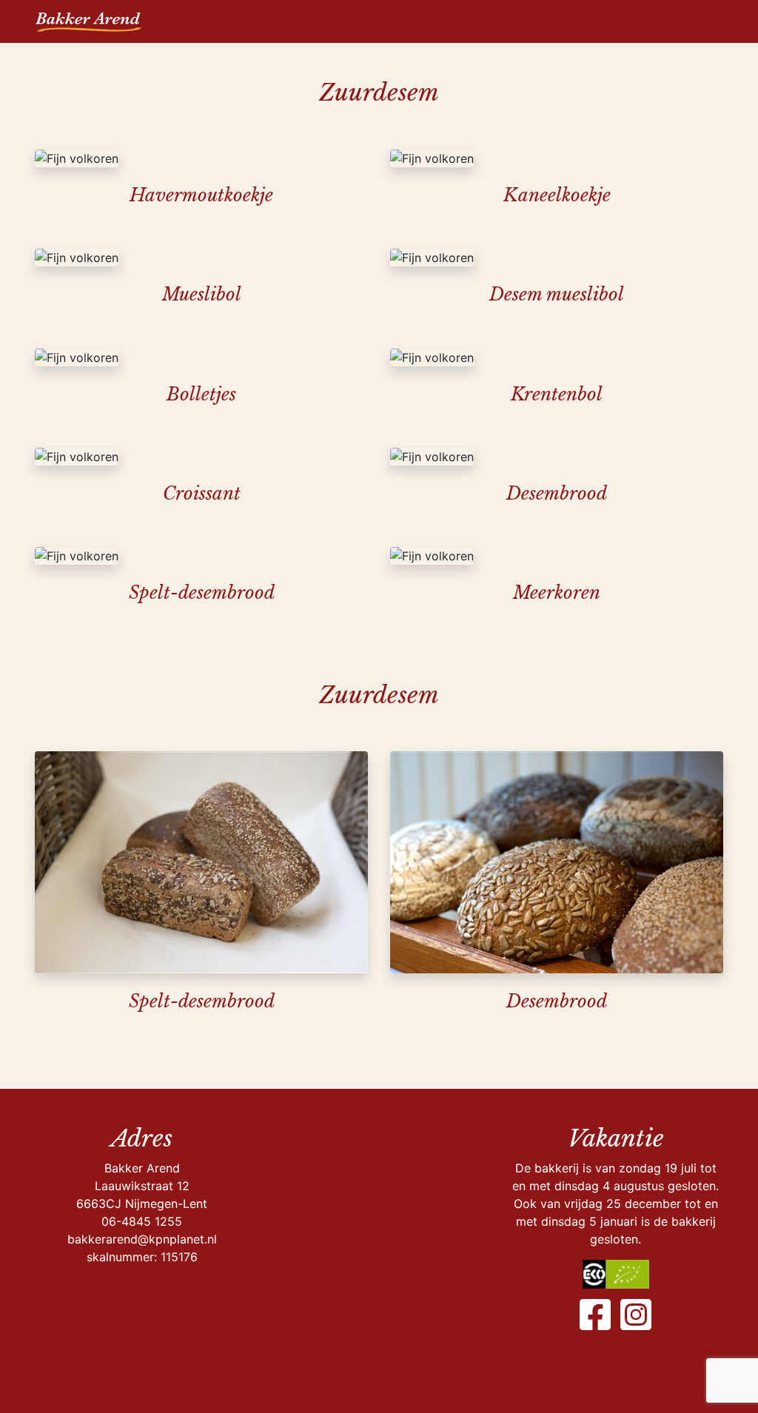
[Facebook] (595, 1315)
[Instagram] (635, 1315)
